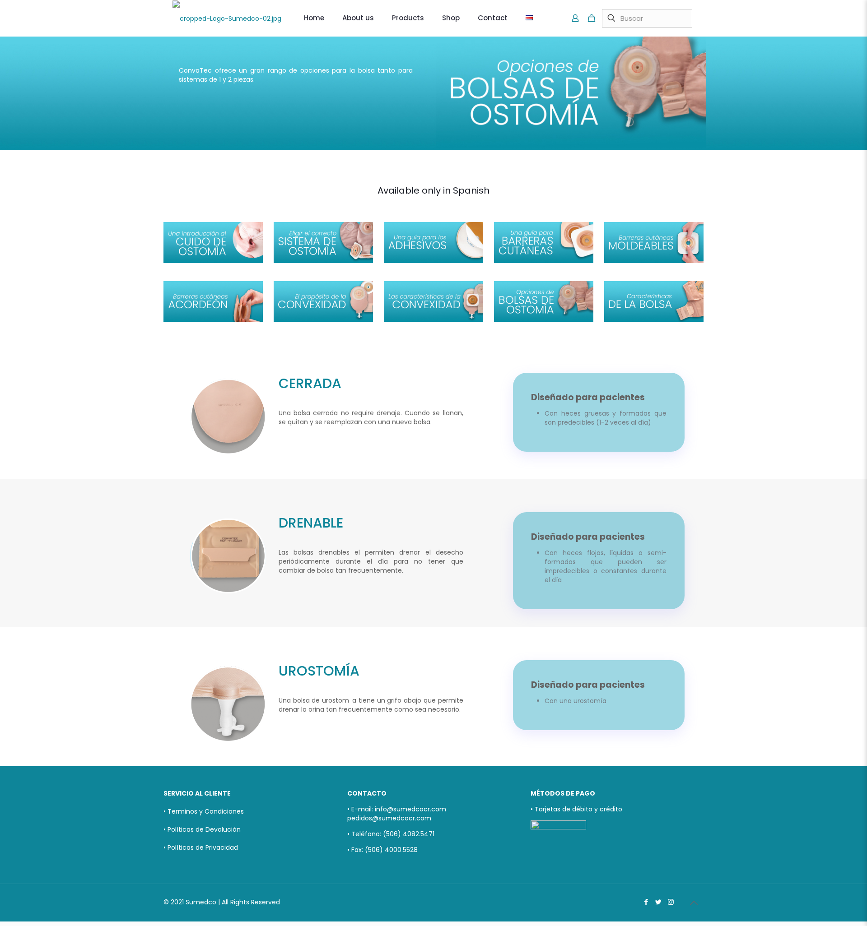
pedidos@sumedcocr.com (389, 818)
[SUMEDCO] (226, 18)
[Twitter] (658, 902)
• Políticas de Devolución (202, 829)
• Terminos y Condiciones (203, 811)
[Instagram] (671, 902)
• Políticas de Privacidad (200, 847)
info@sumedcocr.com (410, 809)
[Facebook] (646, 902)
